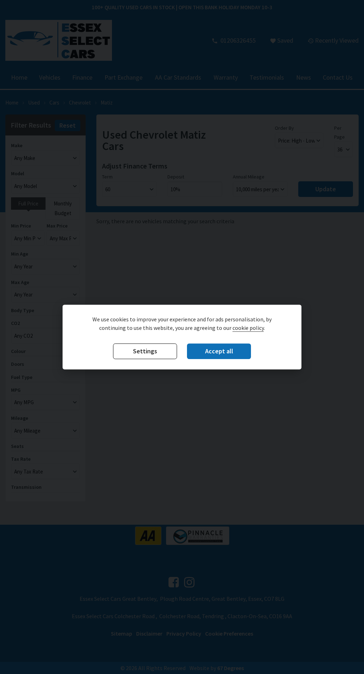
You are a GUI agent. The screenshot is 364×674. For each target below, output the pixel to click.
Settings (145, 351)
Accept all (219, 351)
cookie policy (248, 327)
